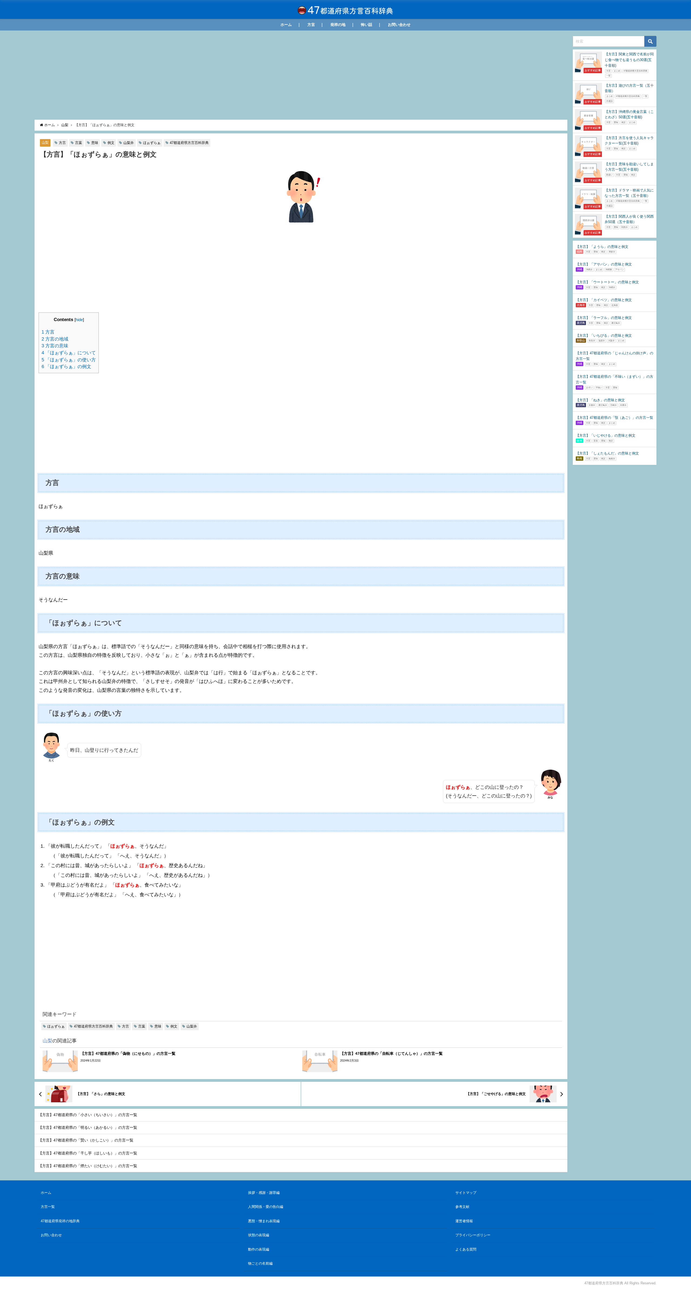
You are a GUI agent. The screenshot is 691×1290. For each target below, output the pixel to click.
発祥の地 (338, 24)
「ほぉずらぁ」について (69, 352)
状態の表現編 (258, 1235)
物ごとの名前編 (260, 1263)
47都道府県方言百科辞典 (189, 143)
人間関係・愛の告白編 (265, 1207)
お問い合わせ (399, 24)
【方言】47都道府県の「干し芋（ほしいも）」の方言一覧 (87, 1153)
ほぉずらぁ (152, 143)
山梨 (45, 143)
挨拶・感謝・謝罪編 (264, 1193)
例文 (110, 143)
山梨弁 (128, 143)
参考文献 (462, 1207)
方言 (311, 24)
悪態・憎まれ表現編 (264, 1221)
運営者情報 (464, 1221)
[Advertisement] (199, 76)
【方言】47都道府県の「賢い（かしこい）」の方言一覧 (85, 1140)
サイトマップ (465, 1193)
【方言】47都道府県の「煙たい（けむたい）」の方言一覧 (87, 1166)
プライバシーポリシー (472, 1235)
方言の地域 (55, 339)
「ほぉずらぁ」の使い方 (69, 359)
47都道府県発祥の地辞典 (60, 1221)
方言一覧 (48, 1207)
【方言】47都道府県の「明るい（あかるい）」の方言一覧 (87, 1127)
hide (79, 319)
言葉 (78, 143)
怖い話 (366, 24)
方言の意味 (55, 345)
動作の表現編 (258, 1249)
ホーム (286, 24)
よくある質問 (465, 1249)
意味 (94, 143)
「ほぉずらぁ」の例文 (66, 366)
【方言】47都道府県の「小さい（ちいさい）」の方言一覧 (87, 1115)
